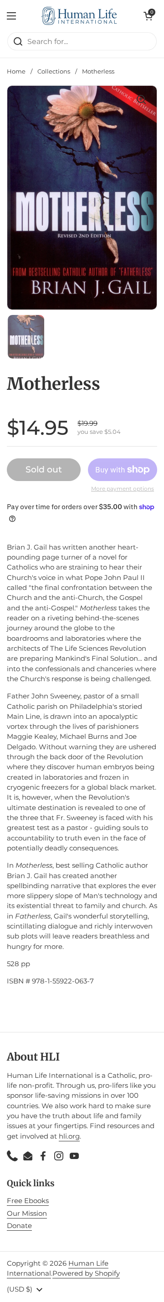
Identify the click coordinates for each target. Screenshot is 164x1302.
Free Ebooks (28, 1201)
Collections (53, 71)
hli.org (69, 1136)
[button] (148, 16)
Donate (19, 1226)
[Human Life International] (79, 16)
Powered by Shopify (86, 1273)
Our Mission (27, 1213)
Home (16, 71)
